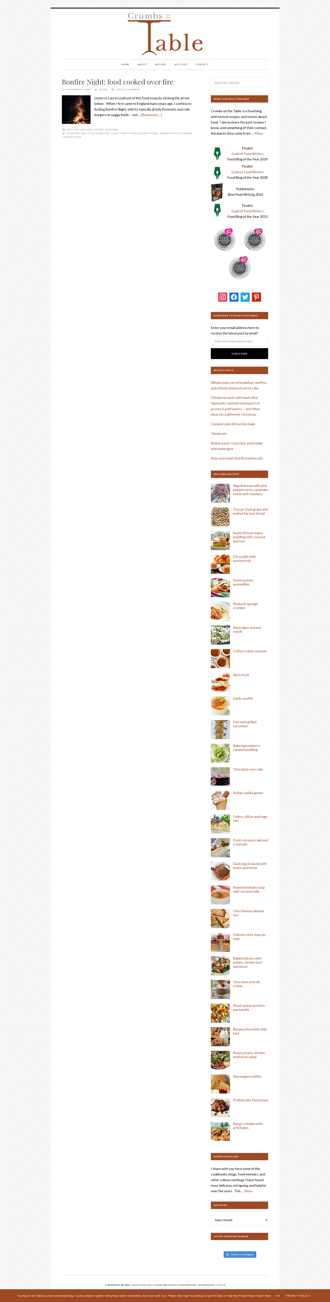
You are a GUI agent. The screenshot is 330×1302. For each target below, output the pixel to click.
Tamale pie (219, 433)
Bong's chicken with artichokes (248, 1126)
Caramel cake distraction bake (233, 424)
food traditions (123, 133)
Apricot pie (241, 675)
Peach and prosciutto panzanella (249, 1007)
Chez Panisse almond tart (248, 913)
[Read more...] (151, 115)
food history (76, 133)
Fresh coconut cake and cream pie (250, 842)
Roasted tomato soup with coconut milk (249, 889)
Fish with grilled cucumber (244, 724)
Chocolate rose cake (248, 769)
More (259, 133)
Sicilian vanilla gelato (248, 793)
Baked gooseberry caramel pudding (246, 747)
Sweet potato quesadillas (243, 582)
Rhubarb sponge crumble (245, 606)
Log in (221, 1285)
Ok (277, 1295)
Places (99, 129)
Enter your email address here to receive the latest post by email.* (235, 330)
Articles (72, 129)
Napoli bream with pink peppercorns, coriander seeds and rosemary (250, 489)
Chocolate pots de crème (246, 984)
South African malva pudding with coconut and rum (249, 537)
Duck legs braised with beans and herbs (250, 866)
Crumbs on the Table (165, 34)
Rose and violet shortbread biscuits (237, 458)
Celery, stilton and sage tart (250, 818)
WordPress (206, 1285)
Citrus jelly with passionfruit (244, 558)
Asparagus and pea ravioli (247, 629)
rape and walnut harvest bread (250, 511)
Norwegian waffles (247, 1076)
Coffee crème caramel (250, 651)
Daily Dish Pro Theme (147, 1285)
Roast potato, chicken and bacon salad (249, 1055)
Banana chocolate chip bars (250, 1031)
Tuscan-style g (244, 509)
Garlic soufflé (243, 698)
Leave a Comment (128, 89)
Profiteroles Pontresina (250, 1100)
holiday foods (148, 133)
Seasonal (112, 129)
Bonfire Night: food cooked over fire (117, 81)
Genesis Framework (182, 1285)
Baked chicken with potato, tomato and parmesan (247, 962)
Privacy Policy (298, 1295)
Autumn (86, 129)
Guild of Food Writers (247, 154)
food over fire (98, 133)
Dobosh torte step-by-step (249, 936)
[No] (325, 1296)
